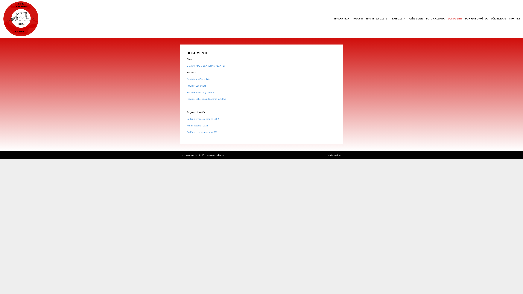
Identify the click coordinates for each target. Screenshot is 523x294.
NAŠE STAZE (416, 18)
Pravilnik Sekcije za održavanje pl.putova (206, 99)
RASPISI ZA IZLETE (376, 18)
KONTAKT (514, 18)
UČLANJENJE (498, 18)
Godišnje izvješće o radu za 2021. (203, 132)
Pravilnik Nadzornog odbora (200, 92)
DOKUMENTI (455, 18)
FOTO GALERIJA (435, 18)
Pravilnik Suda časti (196, 86)
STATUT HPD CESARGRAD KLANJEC (206, 66)
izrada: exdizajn (334, 155)
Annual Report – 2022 (197, 126)
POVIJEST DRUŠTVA (476, 18)
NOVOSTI (357, 18)
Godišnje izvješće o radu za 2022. (203, 119)
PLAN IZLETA (398, 18)
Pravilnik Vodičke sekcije (199, 79)
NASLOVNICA (341, 18)
